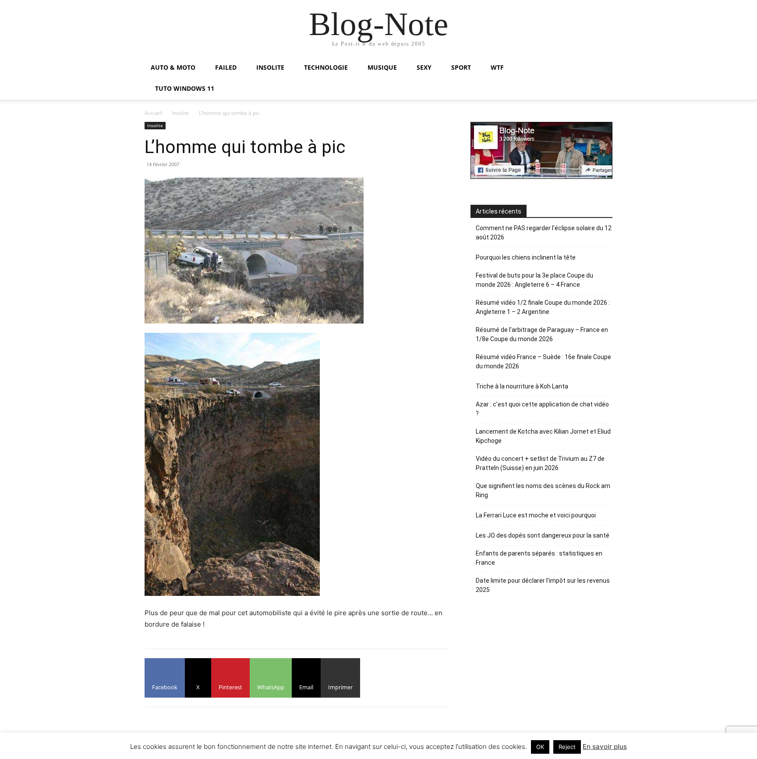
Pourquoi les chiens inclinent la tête (526, 257)
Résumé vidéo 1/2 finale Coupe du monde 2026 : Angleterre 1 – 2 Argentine (543, 307)
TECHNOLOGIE (326, 67)
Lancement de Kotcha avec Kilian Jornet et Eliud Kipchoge (543, 436)
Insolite (180, 113)
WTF (497, 67)
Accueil (153, 113)
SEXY (424, 67)
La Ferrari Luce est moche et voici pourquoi (536, 515)
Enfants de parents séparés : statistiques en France (539, 558)
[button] (601, 68)
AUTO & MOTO (173, 67)
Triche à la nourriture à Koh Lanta (522, 386)
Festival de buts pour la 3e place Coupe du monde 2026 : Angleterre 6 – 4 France (534, 280)
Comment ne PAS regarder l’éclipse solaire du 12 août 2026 (544, 232)
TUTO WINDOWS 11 (184, 88)
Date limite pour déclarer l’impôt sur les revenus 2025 (543, 585)
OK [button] (540, 746)
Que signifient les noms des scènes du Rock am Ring (543, 490)
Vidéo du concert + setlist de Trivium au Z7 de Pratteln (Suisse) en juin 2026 (540, 463)
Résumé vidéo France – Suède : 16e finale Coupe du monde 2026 (543, 361)
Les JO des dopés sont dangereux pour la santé (542, 535)
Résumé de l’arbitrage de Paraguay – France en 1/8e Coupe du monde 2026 (542, 334)
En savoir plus (605, 746)
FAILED (226, 67)
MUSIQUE (382, 67)
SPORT (461, 67)
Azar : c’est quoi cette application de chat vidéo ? (542, 409)
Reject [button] (567, 746)
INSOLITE (270, 67)
